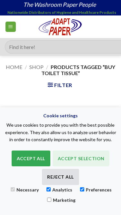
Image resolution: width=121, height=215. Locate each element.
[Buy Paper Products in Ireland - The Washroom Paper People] (60, 26)
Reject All (60, 177)
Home (14, 67)
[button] (10, 27)
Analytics (62, 189)
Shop (36, 67)
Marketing (64, 200)
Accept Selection (81, 158)
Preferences (99, 189)
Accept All (31, 158)
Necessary (27, 189)
